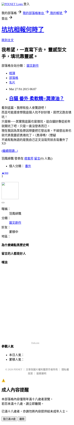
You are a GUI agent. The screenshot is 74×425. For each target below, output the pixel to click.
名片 (12, 82)
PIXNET (18, 369)
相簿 (12, 73)
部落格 (13, 77)
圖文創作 (33, 65)
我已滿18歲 (9, 419)
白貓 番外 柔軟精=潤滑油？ (36, 98)
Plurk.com (35, 343)
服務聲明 (41, 373)
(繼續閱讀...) (10, 150)
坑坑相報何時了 (23, 29)
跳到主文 (8, 40)
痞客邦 (28, 158)
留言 (37, 158)
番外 (28, 166)
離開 (21, 419)
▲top (5, 172)
